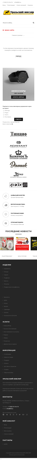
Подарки (6, 360)
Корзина (30, 5)
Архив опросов (15, 122)
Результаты (6, 122)
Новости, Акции (8, 357)
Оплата (6, 363)
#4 (16, 315)
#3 (14, 315)
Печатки (6, 284)
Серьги (6, 275)
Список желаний (21, 5)
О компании (7, 354)
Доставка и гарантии (10, 366)
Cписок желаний (8, 434)
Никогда (7, 110)
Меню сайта (9, 30)
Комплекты (7, 268)
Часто (6, 115)
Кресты (6, 281)
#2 (12, 315)
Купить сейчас (18, 97)
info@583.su (17, 2)
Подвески (7, 278)
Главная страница (17, 35)
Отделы (6, 369)
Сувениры (7, 309)
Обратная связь (8, 372)
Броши (6, 306)
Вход (4, 5)
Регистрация (11, 5)
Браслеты (7, 297)
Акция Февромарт (7, 256)
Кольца (6, 272)
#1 (10, 315)
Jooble (5, 444)
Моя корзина (7, 431)
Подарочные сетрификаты (11, 287)
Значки (6, 312)
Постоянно (8, 117)
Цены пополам (22, 256)
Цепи (5, 300)
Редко (6, 112)
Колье (6, 303)
